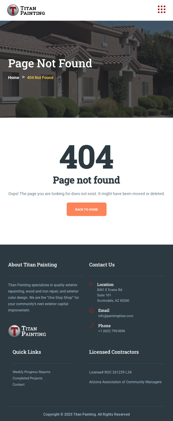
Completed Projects (28, 378)
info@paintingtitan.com (115, 316)
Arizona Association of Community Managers (125, 382)
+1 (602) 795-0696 (111, 331)
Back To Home (86, 209)
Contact (19, 385)
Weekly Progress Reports (31, 372)
